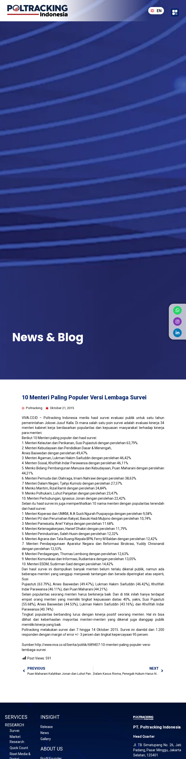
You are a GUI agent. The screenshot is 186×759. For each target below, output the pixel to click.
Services (16, 717)
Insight (50, 717)
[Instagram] (177, 321)
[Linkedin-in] (177, 332)
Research (14, 725)
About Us (51, 749)
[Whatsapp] (177, 310)
